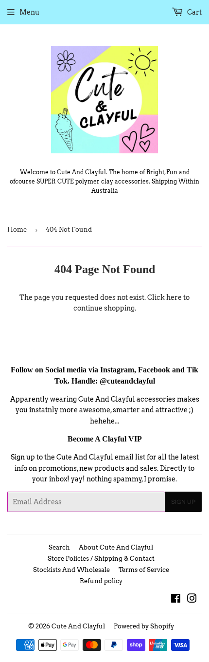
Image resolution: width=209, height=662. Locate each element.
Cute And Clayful (78, 626)
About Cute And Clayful (116, 547)
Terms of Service (144, 569)
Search (59, 547)
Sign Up (183, 501)
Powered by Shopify (144, 626)
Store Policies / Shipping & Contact (101, 558)
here (174, 297)
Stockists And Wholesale (71, 569)
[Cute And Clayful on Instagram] (192, 600)
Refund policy (101, 581)
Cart (194, 12)
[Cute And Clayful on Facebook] (176, 600)
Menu (29, 12)
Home (17, 229)
